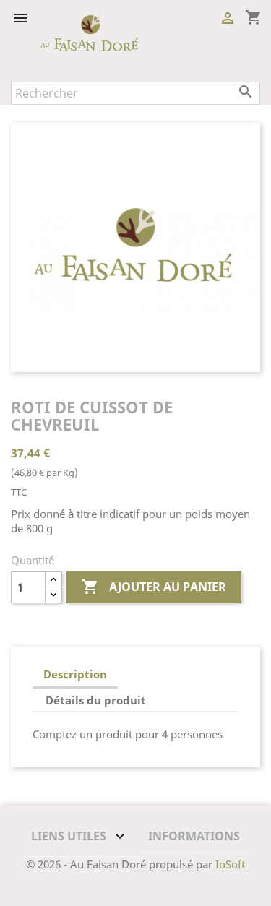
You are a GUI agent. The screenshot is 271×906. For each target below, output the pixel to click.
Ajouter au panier (154, 586)
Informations (194, 836)
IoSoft (230, 864)
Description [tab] (75, 674)
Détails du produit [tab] (96, 700)
